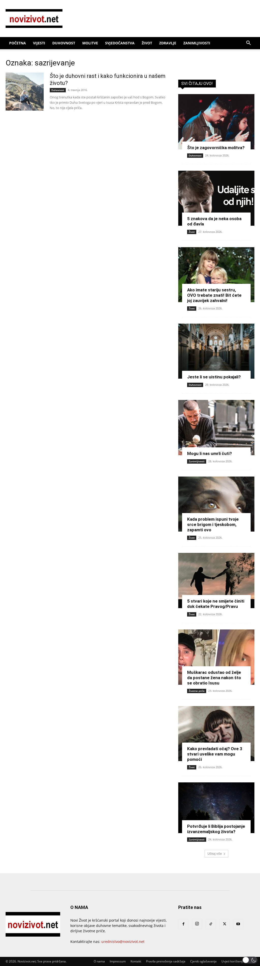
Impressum (118, 961)
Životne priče (197, 691)
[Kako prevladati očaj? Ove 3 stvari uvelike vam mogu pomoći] (216, 733)
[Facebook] (183, 924)
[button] (248, 43)
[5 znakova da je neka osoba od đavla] (216, 198)
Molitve (90, 43)
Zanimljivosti (196, 43)
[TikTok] (211, 924)
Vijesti (39, 43)
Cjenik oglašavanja (203, 961)
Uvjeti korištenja (232, 961)
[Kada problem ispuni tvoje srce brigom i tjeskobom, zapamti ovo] (216, 504)
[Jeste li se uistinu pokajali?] (216, 351)
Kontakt (136, 961)
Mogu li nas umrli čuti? (209, 453)
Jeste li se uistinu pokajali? (214, 376)
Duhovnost (63, 43)
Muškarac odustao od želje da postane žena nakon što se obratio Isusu (214, 678)
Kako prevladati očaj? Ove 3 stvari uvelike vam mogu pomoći (214, 754)
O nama (99, 961)
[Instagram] (197, 924)
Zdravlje (167, 43)
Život (147, 43)
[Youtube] (238, 924)
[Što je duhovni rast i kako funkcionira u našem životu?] (25, 92)
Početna (17, 43)
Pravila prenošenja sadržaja (165, 961)
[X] (224, 924)
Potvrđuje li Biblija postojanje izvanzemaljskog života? (216, 829)
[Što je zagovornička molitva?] (216, 121)
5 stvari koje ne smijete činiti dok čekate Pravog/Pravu (215, 604)
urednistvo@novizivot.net (122, 941)
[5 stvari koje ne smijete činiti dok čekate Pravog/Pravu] (216, 580)
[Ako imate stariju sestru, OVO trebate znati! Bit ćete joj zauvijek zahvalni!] (216, 274)
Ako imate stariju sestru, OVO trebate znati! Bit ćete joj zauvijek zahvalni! (214, 295)
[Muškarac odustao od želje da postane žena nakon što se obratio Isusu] (216, 657)
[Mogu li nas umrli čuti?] (216, 427)
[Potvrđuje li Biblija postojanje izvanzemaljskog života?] (216, 807)
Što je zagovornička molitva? (216, 147)
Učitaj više (214, 853)
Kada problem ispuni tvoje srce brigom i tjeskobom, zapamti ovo (213, 524)
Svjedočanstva (120, 43)
